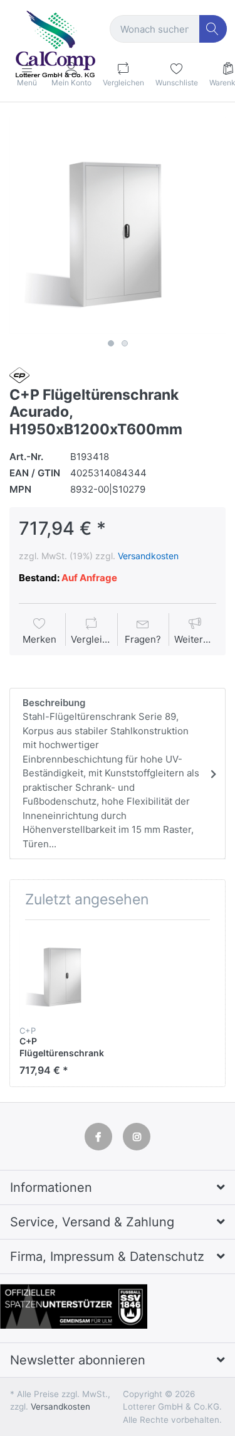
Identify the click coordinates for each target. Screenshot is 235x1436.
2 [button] (125, 343)
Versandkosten (148, 555)
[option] (117, 225)
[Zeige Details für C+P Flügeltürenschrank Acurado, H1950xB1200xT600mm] (63, 973)
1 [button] (111, 343)
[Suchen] (213, 29)
